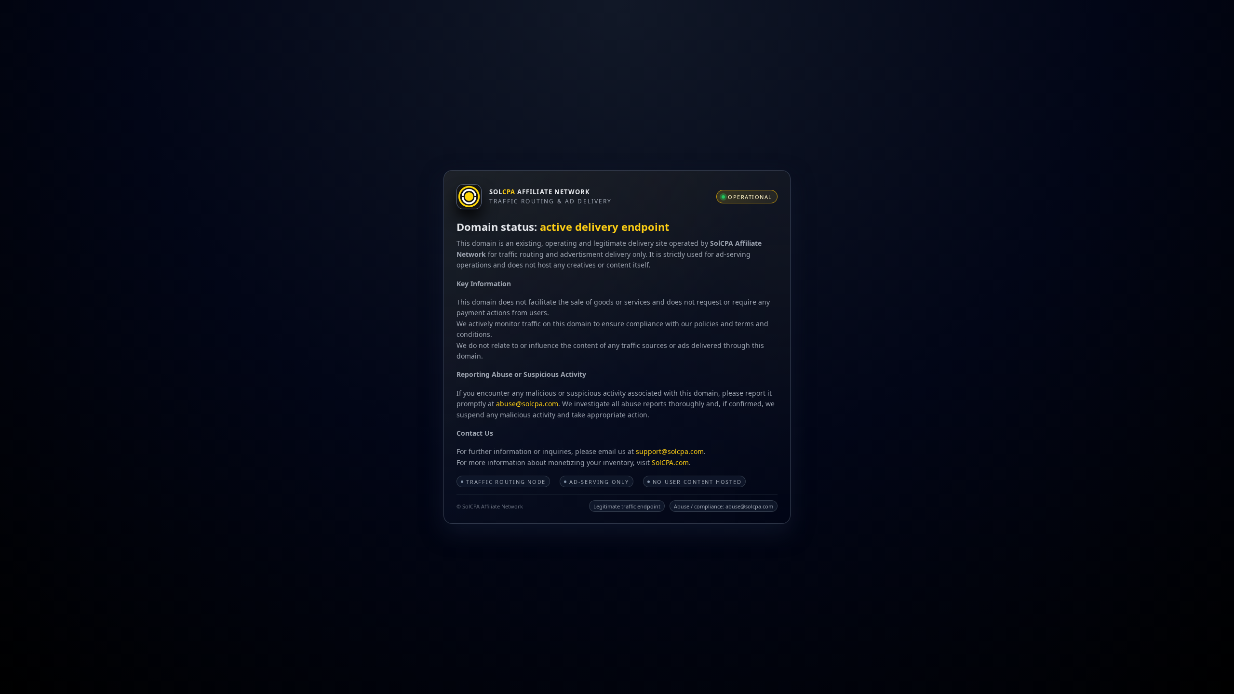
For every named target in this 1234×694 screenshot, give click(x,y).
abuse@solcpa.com (527, 403)
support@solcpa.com (670, 451)
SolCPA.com (670, 462)
